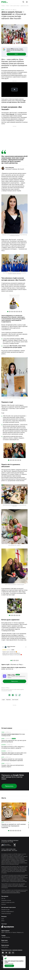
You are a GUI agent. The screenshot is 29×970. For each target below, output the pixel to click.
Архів (2, 918)
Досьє (2, 920)
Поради (2, 738)
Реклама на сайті (5, 909)
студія (3, 699)
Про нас (3, 898)
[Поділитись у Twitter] (16, 695)
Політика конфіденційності (7, 911)
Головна (3, 5)
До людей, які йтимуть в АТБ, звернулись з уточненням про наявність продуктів (12, 747)
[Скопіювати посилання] (19, 695)
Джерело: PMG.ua (5, 687)
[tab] (7, 311)
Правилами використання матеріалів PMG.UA (10, 892)
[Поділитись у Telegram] (12, 695)
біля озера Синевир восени (13, 734)
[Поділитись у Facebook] (9, 695)
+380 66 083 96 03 (5, 937)
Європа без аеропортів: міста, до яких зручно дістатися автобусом (13, 741)
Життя (7, 5)
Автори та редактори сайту (8, 902)
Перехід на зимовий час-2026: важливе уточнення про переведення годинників (12, 759)
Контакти (3, 904)
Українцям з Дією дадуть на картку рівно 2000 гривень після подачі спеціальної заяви (13, 753)
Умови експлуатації (6, 913)
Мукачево (8, 699)
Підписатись (14, 681)
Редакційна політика (6, 900)
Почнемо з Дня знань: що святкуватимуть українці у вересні (12, 766)
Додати (16, 54)
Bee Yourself (15, 699)
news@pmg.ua (4, 942)
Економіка (3, 744)
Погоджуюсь (9, 965)
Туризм (2, 732)
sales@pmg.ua (4, 947)
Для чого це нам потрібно (9, 963)
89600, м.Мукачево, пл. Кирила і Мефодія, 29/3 (12, 932)
